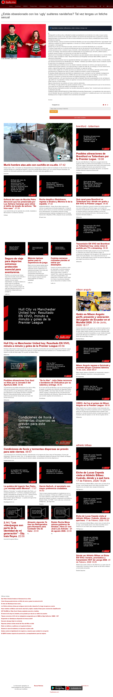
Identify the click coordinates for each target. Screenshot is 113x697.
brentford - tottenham (87, 126)
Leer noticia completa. (80, 117)
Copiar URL (54, 111)
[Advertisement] (38, 230)
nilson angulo (83, 289)
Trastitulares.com (54, 692)
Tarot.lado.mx (85, 685)
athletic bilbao (84, 445)
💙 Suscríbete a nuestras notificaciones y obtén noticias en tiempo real (68, 28)
